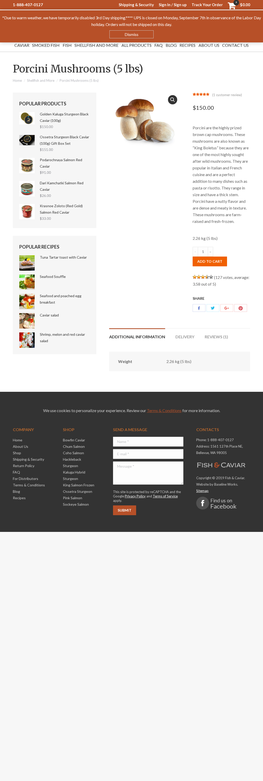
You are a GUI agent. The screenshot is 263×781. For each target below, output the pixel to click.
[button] (172, 99)
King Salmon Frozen (78, 485)
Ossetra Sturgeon (77, 491)
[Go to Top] (254, 772)
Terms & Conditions (164, 410)
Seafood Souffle (53, 276)
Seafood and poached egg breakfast (60, 299)
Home (17, 80)
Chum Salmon (74, 446)
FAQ (16, 472)
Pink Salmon (72, 498)
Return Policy (23, 466)
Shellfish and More (40, 80)
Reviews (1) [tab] (216, 336)
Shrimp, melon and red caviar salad (62, 337)
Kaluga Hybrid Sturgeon (74, 475)
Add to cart (209, 261)
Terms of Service (165, 496)
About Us (20, 446)
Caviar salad (49, 315)
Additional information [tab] (137, 336)
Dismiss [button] (131, 34)
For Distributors (25, 478)
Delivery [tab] (184, 336)
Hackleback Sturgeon (72, 462)
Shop (17, 453)
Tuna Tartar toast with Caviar (63, 257)
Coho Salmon (73, 453)
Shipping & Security (28, 459)
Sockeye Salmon (76, 504)
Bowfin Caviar (74, 440)
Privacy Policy (135, 496)
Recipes (19, 498)
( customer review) (227, 95)
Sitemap (202, 491)
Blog (16, 491)
